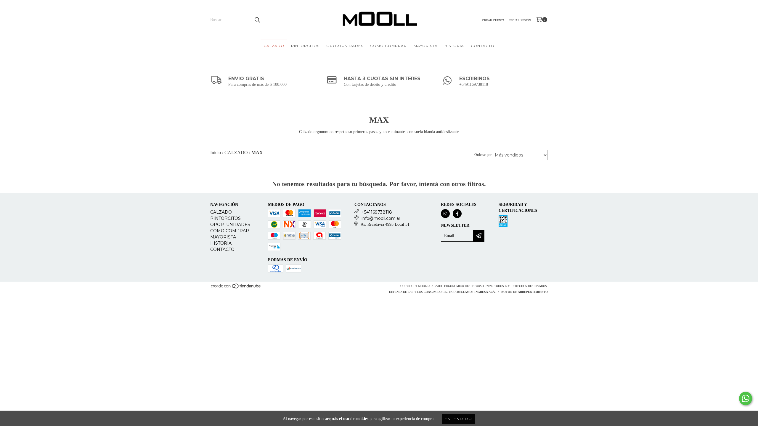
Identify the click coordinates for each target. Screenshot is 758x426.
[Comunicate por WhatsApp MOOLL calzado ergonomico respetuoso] (745, 398)
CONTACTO (482, 45)
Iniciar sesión (520, 20)
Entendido (458, 419)
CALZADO (274, 45)
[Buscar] (257, 19)
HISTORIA (454, 45)
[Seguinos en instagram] (445, 213)
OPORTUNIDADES (344, 45)
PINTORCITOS (305, 45)
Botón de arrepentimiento (524, 291)
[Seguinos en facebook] (457, 213)
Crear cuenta (493, 20)
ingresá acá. (485, 291)
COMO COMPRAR (388, 45)
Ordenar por (483, 155)
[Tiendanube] (236, 287)
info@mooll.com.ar (381, 218)
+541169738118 (377, 212)
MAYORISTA (426, 45)
